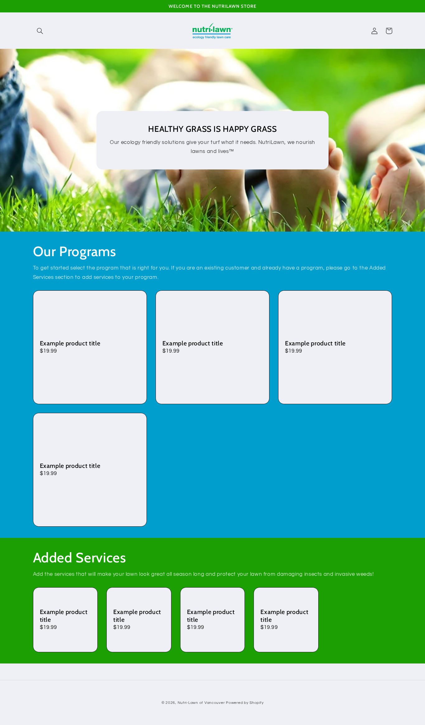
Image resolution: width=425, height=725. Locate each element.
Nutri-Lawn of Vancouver (201, 702)
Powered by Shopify (245, 702)
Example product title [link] (70, 343)
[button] (40, 31)
